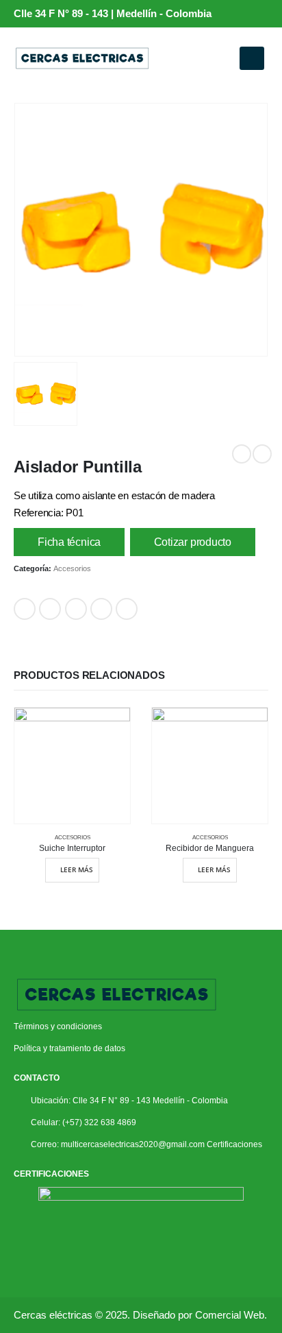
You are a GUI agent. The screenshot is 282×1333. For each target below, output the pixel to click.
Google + (101, 609)
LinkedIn (76, 609)
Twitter (50, 609)
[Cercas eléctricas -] (82, 58)
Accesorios (72, 568)
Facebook (25, 609)
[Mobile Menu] (252, 58)
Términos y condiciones (59, 1026)
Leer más (76, 869)
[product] (72, 766)
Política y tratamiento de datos (69, 1048)
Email (127, 609)
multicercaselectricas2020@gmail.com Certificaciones (161, 1144)
